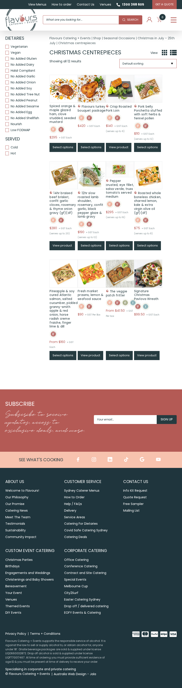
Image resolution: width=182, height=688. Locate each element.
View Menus (37, 4)
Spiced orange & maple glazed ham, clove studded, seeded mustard (62, 114)
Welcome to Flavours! (22, 490)
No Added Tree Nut (25, 94)
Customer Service (82, 481)
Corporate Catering (85, 550)
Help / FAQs (73, 504)
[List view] (173, 52)
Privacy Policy (15, 633)
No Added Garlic (23, 76)
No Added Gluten (24, 59)
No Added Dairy (22, 65)
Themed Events (17, 606)
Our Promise (14, 504)
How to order (61, 4)
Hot (13, 153)
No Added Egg (21, 112)
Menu (174, 20)
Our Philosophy (16, 497)
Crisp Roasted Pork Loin (119, 108)
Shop (97, 38)
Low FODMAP (20, 130)
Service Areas (74, 517)
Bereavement (16, 586)
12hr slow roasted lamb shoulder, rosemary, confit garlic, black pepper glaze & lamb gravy (90, 205)
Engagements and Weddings (27, 573)
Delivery (70, 510)
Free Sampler (133, 504)
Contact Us (85, 4)
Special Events (75, 579)
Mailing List (131, 510)
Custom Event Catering (30, 550)
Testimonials (15, 523)
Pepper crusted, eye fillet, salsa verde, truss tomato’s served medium (120, 189)
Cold (14, 147)
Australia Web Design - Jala (75, 674)
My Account (149, 19)
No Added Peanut (24, 100)
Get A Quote (164, 4)
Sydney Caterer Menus (81, 490)
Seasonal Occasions (119, 38)
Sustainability (15, 530)
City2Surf (71, 593)
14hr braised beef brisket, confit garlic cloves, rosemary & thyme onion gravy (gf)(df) (62, 203)
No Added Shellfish (25, 118)
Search (132, 20)
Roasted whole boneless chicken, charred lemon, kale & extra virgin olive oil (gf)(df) (147, 203)
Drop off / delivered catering (86, 606)
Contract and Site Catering (85, 573)
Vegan (16, 53)
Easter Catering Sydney (82, 599)
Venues (105, 4)
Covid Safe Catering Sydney (86, 530)
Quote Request (135, 497)
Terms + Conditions (45, 633)
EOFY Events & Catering (82, 612)
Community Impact (20, 537)
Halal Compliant (23, 71)
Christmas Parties (19, 560)
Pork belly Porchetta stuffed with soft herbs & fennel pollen (148, 112)
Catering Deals (75, 537)
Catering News (16, 510)
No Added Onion (23, 82)
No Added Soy (21, 88)
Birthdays (12, 566)
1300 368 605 (133, 4)
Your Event (13, 593)
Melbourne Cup (76, 586)
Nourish (16, 124)
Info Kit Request (135, 490)
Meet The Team (17, 517)
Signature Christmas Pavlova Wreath (146, 295)
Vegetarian (19, 47)
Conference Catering (80, 566)
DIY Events (13, 612)
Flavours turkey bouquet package (91, 108)
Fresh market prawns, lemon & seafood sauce (90, 295)
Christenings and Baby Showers (29, 579)
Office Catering (76, 560)
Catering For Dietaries (81, 523)
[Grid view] (164, 53)
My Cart (162, 18)
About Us (14, 481)
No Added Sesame (25, 106)
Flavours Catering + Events (70, 38)
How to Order (74, 497)
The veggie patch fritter (116, 293)
